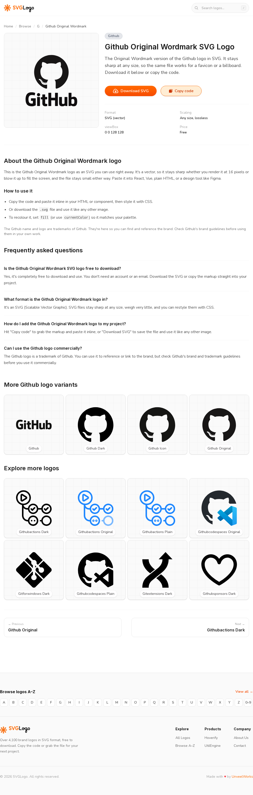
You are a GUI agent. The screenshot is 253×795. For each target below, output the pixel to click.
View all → (244, 691)
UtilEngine (213, 745)
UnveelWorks (242, 776)
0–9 (248, 702)
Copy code (184, 91)
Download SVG (135, 91)
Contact (240, 745)
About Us (241, 737)
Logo (19, 730)
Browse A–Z (185, 745)
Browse (25, 26)
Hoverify (211, 737)
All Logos (182, 737)
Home (8, 26)
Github (113, 36)
